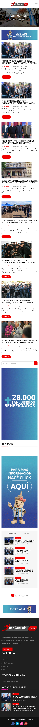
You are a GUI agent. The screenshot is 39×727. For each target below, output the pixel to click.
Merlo (5, 669)
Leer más (6, 77)
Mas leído (27, 533)
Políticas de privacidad (10, 682)
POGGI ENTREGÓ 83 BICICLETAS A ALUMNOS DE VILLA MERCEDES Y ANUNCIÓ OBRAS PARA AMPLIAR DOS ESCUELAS (19, 262)
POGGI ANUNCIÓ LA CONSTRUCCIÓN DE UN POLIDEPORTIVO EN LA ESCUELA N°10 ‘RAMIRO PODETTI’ (20, 342)
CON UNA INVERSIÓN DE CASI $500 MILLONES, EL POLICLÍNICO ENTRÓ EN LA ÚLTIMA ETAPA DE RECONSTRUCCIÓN (19, 302)
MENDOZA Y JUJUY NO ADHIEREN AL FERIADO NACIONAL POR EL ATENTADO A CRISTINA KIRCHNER (24, 707)
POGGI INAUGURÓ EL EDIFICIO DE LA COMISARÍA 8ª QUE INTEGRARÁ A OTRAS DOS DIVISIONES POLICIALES (18, 62)
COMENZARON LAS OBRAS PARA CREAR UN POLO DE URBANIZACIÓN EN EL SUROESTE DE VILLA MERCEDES (20, 222)
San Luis (18, 538)
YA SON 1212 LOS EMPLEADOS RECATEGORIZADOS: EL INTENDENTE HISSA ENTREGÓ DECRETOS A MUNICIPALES (24, 580)
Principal (13, 19)
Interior (5, 666)
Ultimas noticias (12, 533)
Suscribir (6, 649)
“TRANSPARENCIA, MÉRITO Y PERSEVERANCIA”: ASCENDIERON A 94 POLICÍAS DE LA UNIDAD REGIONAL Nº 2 (18, 102)
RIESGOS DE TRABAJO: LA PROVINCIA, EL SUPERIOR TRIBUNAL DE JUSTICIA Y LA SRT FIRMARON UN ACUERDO (24, 541)
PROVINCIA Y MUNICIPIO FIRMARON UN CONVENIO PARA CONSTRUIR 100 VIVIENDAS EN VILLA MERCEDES (18, 142)
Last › (26, 595)
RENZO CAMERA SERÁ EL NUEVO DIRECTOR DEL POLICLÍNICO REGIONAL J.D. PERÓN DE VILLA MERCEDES (20, 182)
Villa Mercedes (23, 19)
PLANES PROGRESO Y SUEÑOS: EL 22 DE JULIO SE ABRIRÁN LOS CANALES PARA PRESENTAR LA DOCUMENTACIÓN (24, 697)
